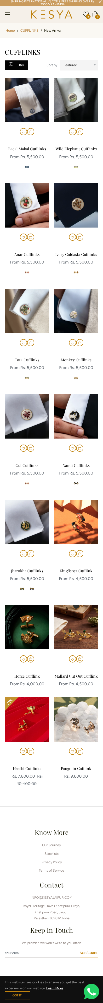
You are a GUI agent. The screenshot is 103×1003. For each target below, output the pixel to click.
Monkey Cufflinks (76, 359)
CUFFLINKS (29, 31)
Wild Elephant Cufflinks (76, 148)
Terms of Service (51, 870)
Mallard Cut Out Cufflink (76, 676)
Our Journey (51, 845)
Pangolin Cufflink (76, 768)
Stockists (52, 854)
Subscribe (89, 953)
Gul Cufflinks (27, 465)
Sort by (51, 65)
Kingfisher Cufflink (76, 570)
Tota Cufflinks (27, 359)
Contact (51, 884)
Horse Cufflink (27, 676)
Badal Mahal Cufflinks (27, 148)
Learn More (54, 988)
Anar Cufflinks (27, 254)
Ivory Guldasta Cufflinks (76, 254)
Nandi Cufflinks (76, 465)
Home (10, 31)
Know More (52, 832)
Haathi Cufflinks (27, 768)
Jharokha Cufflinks (27, 570)
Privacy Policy (51, 862)
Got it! (17, 995)
